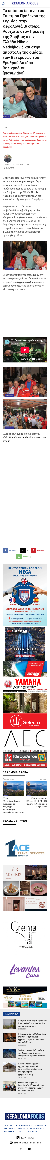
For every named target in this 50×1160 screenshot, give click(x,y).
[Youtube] (29, 1149)
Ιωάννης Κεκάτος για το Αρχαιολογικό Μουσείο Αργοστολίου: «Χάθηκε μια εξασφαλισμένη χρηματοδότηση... (30, 1069)
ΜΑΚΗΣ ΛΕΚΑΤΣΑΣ (21, 164)
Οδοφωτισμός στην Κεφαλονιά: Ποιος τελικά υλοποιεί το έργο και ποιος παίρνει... (32, 1023)
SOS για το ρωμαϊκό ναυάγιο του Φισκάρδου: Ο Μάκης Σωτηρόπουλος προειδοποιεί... (32, 1053)
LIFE (5, 127)
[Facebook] (20, 1149)
